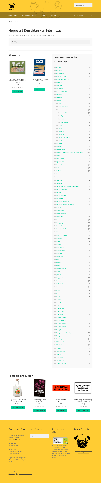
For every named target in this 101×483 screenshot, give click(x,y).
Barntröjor (59, 88)
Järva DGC (59, 207)
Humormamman (61, 195)
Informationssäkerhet (63, 201)
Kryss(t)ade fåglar (61, 229)
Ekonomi (59, 165)
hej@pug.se (16, 439)
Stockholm (59, 314)
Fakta (60, 110)
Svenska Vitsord (61, 327)
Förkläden (59, 168)
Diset (57, 156)
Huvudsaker (60, 198)
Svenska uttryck (61, 324)
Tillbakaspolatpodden (62, 342)
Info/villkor (53, 15)
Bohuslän (59, 143)
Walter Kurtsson (61, 363)
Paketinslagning (61, 269)
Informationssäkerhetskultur (65, 204)
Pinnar (58, 272)
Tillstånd (59, 345)
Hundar (63, 119)
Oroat (58, 265)
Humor (60, 125)
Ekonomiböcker (63, 107)
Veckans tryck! (60, 360)
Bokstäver (59, 146)
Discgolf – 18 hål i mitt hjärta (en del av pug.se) (70, 152)
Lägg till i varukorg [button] (18, 407)
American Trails (61, 76)
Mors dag (59, 253)
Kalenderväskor (61, 214)
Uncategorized (60, 351)
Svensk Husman (61, 320)
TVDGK (58, 348)
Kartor (58, 220)
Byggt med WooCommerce (24, 474)
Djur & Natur (64, 113)
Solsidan (58, 302)
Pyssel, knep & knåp (64, 137)
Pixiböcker (61, 134)
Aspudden (59, 82)
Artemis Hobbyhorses (62, 79)
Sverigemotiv (60, 336)
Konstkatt (59, 226)
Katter (60, 128)
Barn (59, 104)
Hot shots (59, 192)
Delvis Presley (60, 149)
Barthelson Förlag (61, 91)
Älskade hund (60, 73)
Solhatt (58, 299)
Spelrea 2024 (60, 308)
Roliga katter (60, 284)
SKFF (57, 293)
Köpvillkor (12, 474)
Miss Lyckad (60, 247)
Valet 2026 (59, 357)
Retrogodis (59, 281)
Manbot (58, 232)
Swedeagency (60, 339)
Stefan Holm (60, 311)
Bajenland (59, 85)
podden (58, 275)
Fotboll (58, 171)
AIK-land (58, 67)
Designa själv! (26, 15)
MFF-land (59, 244)
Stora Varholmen (61, 317)
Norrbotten (59, 256)
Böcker (34, 15)
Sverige (58, 330)
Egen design (60, 159)
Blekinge (59, 97)
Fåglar (62, 116)
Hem (11, 21)
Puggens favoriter (61, 278)
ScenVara (59, 287)
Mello (58, 241)
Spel (57, 305)
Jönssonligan (60, 211)
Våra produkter (12, 15)
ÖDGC (58, 259)
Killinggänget (60, 223)
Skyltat (58, 296)
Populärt (43, 15)
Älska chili (59, 70)
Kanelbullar (59, 217)
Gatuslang (59, 177)
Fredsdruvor (60, 174)
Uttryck (58, 354)
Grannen (59, 183)
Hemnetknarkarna (61, 189)
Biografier (59, 94)
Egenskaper (60, 162)
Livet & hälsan (65, 122)
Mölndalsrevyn (60, 250)
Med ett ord (59, 238)
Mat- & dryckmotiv (61, 235)
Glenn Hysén (60, 180)
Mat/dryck (61, 131)
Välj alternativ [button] (18, 91)
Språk (60, 140)
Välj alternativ (61, 410)
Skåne (58, 290)
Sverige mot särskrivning (63, 333)
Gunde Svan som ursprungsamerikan (67, 186)
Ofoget (58, 262)
